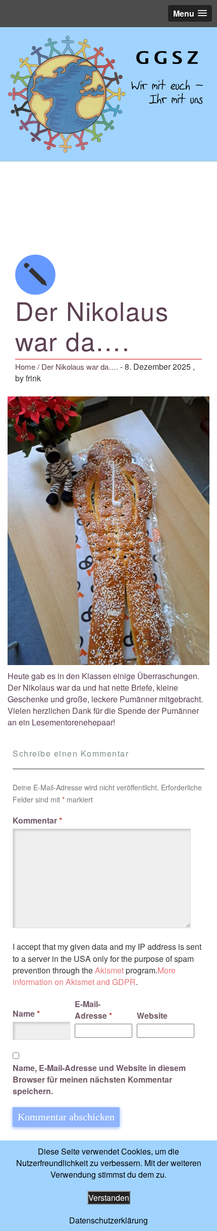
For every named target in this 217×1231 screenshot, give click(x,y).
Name (26, 1013)
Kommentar (37, 820)
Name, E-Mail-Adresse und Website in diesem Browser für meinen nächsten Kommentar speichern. (99, 1079)
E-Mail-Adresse (93, 1009)
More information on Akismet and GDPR (94, 976)
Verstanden (108, 1197)
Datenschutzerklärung (108, 1220)
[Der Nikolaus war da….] (108, 94)
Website (152, 1015)
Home (25, 366)
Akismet (109, 970)
